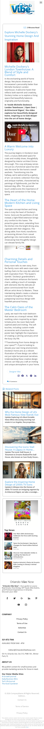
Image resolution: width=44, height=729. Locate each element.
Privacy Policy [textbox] (22, 619)
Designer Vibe (15, 371)
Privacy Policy (22, 713)
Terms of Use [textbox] (22, 623)
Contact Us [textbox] (22, 632)
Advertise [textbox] (22, 628)
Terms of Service (22, 706)
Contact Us (22, 700)
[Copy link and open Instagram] (18, 375)
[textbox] (22, 17)
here (27, 727)
